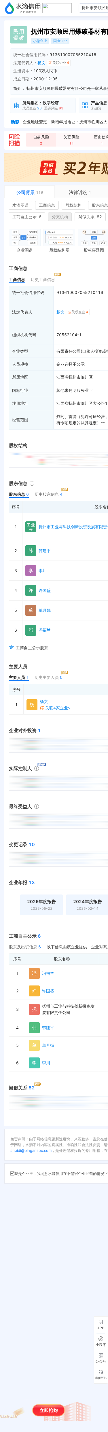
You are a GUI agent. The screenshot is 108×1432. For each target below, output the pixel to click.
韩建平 (45, 550)
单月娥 (45, 610)
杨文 (41, 62)
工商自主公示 (26, 216)
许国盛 (45, 590)
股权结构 (73, 205)
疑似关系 (90, 216)
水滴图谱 (20, 205)
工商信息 (47, 205)
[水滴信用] (22, 8)
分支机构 (60, 216)
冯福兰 (45, 630)
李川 (43, 570)
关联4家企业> (58, 707)
